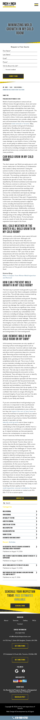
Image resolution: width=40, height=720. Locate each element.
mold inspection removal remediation (16, 488)
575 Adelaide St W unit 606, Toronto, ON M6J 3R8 (20, 654)
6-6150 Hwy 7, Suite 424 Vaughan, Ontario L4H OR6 (20, 640)
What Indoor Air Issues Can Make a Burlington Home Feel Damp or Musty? (18, 573)
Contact (20, 624)
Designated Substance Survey (11, 538)
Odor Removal (7, 515)
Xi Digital (31, 711)
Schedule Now (20, 606)
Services (15, 620)
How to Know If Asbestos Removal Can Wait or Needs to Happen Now (19, 557)
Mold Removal (7, 511)
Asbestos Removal (8, 521)
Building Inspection (9, 531)
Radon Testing (7, 534)
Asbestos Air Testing (9, 525)
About (6, 620)
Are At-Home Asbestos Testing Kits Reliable (16, 565)
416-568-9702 (21, 718)
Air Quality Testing (8, 518)
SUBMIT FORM (13, 76)
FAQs (34, 620)
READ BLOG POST (20, 697)
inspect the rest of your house (22, 411)
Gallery (25, 620)
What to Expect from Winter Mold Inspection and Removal (19, 277)
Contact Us (20, 498)
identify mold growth (10, 422)
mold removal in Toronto (20, 124)
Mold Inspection (7, 528)
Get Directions (20, 646)
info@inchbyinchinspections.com (20, 636)
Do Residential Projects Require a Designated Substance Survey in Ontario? (16, 548)
